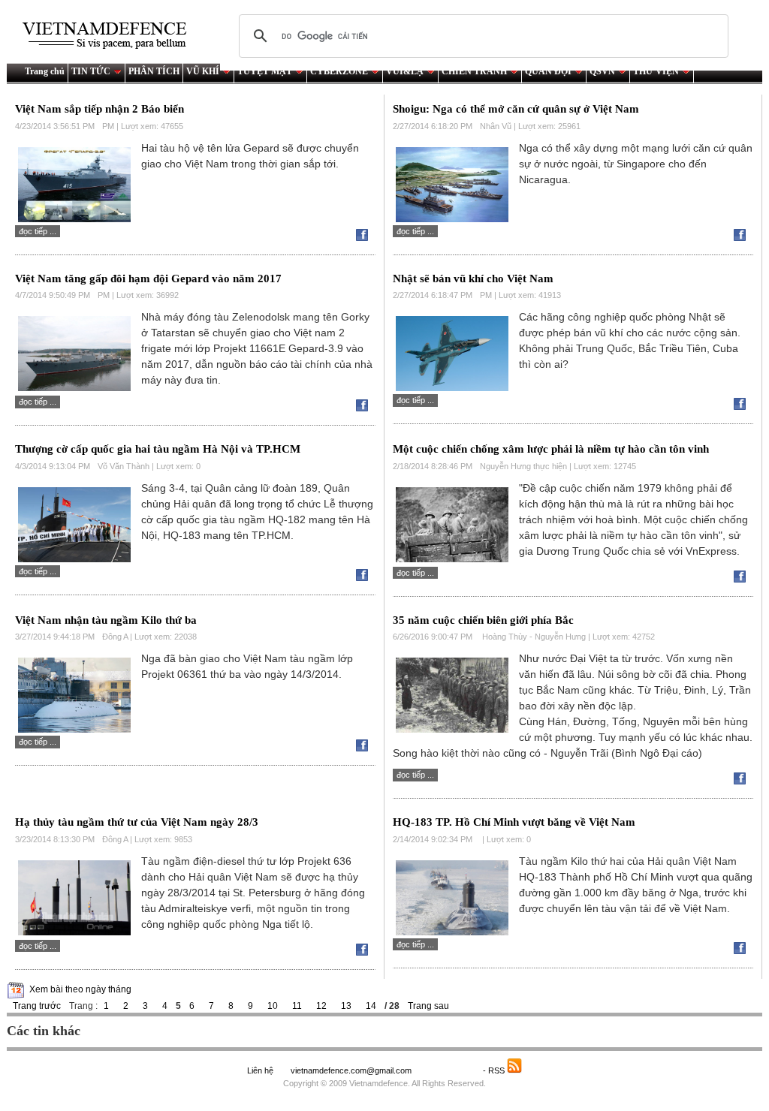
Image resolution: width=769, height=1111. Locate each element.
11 (297, 1006)
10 (272, 1006)
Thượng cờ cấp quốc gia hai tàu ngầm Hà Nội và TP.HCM (157, 449)
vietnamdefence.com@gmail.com (352, 1070)
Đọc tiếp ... (37, 231)
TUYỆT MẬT (264, 71)
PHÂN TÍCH (153, 71)
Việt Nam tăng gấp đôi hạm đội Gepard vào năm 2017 (148, 278)
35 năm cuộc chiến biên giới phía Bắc (483, 620)
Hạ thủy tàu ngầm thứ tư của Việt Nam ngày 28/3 (136, 822)
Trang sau (428, 1006)
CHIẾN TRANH (474, 71)
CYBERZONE (339, 71)
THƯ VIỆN (656, 71)
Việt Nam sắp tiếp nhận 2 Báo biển (99, 109)
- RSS (495, 1070)
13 (346, 1006)
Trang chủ (45, 71)
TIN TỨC (90, 71)
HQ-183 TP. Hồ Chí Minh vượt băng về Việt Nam (514, 822)
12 (321, 1006)
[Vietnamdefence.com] (111, 35)
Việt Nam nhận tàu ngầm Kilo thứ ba (106, 620)
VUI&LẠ (405, 71)
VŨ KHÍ (202, 71)
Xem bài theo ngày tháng (80, 989)
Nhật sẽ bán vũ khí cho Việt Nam (473, 278)
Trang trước (37, 1006)
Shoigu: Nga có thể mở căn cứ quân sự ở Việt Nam (516, 109)
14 (371, 1006)
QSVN (602, 71)
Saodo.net (448, 1070)
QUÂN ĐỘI (548, 71)
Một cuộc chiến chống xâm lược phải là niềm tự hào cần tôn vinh (551, 449)
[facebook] (365, 238)
